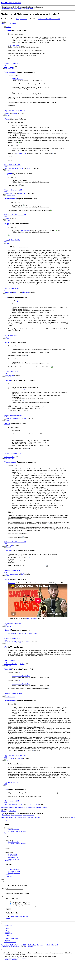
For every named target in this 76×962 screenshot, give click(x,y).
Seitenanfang (8, 933)
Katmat (6, 418)
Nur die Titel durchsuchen (19, 885)
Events (6, 845)
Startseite (7, 932)
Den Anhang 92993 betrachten (21, 676)
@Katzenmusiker (21, 153)
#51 (5, 455)
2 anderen (23, 418)
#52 (5, 543)
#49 (5, 373)
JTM (11, 67)
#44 (5, 191)
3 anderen (27, 642)
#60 (5, 802)
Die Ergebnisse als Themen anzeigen (26, 906)
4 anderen (30, 168)
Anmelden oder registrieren (11, 3)
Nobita (73, 817)
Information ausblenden (11, 959)
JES (6, 647)
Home (6, 821)
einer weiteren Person (32, 804)
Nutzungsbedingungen (11, 938)
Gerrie (6, 574)
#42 (5, 112)
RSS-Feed (7, 935)
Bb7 (5, 545)
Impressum (7, 940)
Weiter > (13, 23)
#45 (5, 216)
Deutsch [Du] (8, 925)
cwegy (6, 224)
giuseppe (19, 642)
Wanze (7, 119)
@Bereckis (11, 583)
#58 (5, 757)
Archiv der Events (13, 859)
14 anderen (25, 292)
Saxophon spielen (21, 19)
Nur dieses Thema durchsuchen (20, 902)
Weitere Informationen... (19, 958)
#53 (5, 572)
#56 (5, 662)
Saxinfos (7, 874)
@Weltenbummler (13, 45)
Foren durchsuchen (13, 829)
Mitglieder (7, 861)
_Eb (6, 297)
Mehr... (8, 918)
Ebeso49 (7, 380)
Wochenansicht (12, 856)
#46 (5, 241)
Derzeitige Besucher (14, 873)
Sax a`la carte (8, 292)
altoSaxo (12, 193)
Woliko (7, 342)
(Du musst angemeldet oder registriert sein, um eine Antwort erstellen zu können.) (24, 807)
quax (5, 67)
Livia (6, 247)
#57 (5, 695)
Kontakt (6, 928)
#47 (5, 290)
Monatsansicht (12, 854)
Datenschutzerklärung (10, 942)
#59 (5, 784)
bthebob (7, 30)
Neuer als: (5, 897)
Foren (6, 833)
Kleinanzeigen (8, 876)
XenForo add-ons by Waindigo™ (10, 946)
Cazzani (7, 630)
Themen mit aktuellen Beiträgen (17, 831)
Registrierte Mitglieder (14, 871)
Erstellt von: (5, 888)
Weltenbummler (43, 19)
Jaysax (16, 168)
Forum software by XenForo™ (18, 945)
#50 (5, 417)
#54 (5, 625)
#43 (5, 166)
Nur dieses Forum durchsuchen (20, 904)
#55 (5, 640)
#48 (5, 337)
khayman (8, 174)
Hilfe (5, 930)
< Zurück (3, 23)
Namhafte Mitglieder (14, 869)
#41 (5, 65)
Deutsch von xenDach (47, 945)
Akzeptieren (8, 958)
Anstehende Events (13, 857)
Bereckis (14, 113)
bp (18, 292)
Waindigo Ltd (29, 946)
